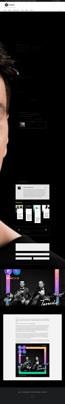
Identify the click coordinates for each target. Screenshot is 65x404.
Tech (39, 214)
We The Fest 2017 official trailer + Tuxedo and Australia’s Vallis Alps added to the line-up (26, 231)
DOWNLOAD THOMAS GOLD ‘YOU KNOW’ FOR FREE (24, 77)
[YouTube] (57, 1)
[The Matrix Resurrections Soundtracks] (37, 208)
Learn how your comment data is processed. (34, 264)
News (5, 10)
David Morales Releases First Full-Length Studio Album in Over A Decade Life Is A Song (29, 217)
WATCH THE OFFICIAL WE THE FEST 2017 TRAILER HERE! (25, 323)
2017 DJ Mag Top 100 (20, 91)
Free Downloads (16, 10)
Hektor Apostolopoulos (28, 187)
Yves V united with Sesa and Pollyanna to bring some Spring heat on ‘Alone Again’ (47, 214)
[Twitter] (53, 1)
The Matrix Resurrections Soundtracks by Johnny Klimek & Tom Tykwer (38, 219)
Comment (17, 242)
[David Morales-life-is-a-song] (28, 208)
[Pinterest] (56, 1)
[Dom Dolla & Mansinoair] (19, 208)
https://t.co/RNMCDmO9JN (32, 114)
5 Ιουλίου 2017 (38, 119)
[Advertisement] (23, 143)
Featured (9, 10)
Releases (19, 45)
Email (16, 256)
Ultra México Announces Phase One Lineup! (38, 230)
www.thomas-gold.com (33, 99)
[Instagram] (54, 1)
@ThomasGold (23, 112)
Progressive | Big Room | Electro (37, 213)
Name (17, 252)
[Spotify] (59, 1)
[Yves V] (45, 208)
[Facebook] (52, 1)
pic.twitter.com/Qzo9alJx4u (26, 116)
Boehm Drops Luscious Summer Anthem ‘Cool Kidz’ (34, 125)
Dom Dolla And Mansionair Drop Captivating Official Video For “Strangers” (20, 215)
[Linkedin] (58, 1)
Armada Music (20, 181)
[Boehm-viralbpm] (22, 125)
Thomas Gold (25, 181)
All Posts (17, 45)
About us (31, 10)
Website (34, 256)
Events (22, 10)
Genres (26, 10)
